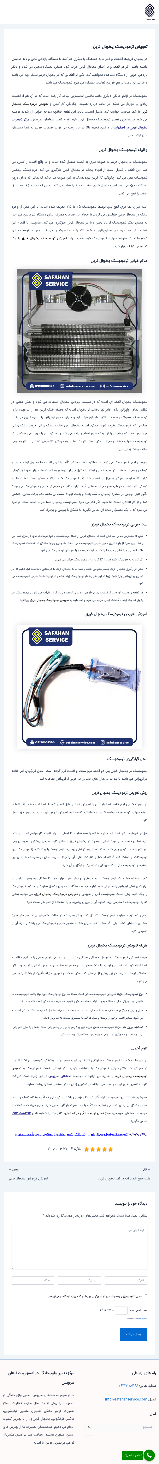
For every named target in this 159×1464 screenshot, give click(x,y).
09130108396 (128, 1386)
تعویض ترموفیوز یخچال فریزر (108, 1134)
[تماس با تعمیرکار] (149, 1455)
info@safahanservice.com (126, 1399)
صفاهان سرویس (151, 19)
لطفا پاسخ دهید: (138, 1310)
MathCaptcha (142, 1318)
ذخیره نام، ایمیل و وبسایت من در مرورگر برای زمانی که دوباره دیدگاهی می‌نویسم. (95, 1296)
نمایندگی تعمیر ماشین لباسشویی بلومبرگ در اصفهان (50, 1134)
